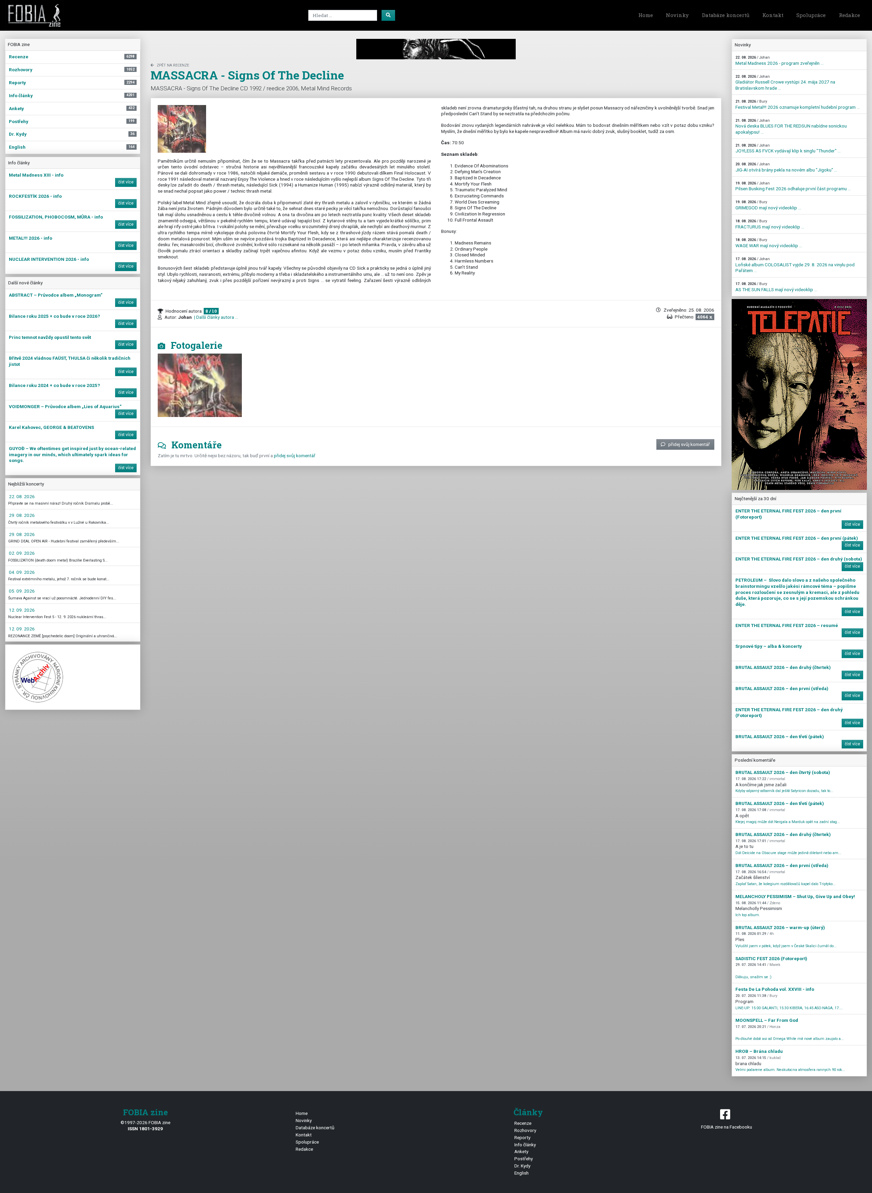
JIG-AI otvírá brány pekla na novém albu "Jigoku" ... (786, 167)
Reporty (522, 1137)
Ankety (521, 1151)
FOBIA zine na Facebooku (726, 1127)
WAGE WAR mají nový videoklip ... (768, 243)
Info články (525, 1144)
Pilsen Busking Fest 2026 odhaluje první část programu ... (793, 186)
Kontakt (772, 15)
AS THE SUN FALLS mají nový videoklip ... (776, 287)
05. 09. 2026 (22, 591)
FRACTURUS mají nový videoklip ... (769, 224)
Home (645, 15)
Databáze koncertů (725, 15)
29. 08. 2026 (22, 515)
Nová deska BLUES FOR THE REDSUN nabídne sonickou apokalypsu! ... (791, 126)
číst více (126, 182)
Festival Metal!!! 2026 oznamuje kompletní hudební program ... (797, 104)
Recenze (522, 1123)
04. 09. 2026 (22, 572)
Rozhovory (525, 1130)
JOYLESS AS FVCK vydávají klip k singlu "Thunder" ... (788, 148)
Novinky (677, 15)
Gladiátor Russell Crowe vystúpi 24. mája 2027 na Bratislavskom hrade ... (785, 82)
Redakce (849, 15)
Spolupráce (811, 15)
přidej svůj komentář (689, 444)
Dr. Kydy (522, 1165)
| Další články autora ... (215, 317)
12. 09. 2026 (22, 610)
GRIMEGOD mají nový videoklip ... (768, 205)
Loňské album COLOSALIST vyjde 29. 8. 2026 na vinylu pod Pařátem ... (795, 265)
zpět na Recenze (173, 65)
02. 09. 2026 (22, 553)
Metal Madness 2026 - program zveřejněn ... (779, 60)
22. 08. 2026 (22, 496)
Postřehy (523, 1158)
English (521, 1173)
